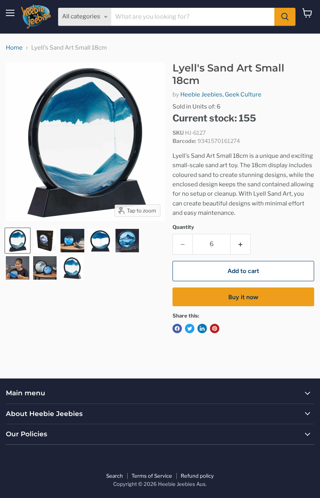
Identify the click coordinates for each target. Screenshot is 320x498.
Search (114, 476)
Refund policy (197, 476)
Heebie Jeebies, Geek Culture (220, 94)
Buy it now (243, 297)
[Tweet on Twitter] (189, 328)
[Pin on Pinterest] (214, 328)
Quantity (183, 227)
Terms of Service (152, 476)
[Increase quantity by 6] (241, 244)
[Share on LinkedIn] (202, 328)
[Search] (284, 17)
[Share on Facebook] (177, 328)
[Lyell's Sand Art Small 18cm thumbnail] (17, 240)
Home (14, 48)
